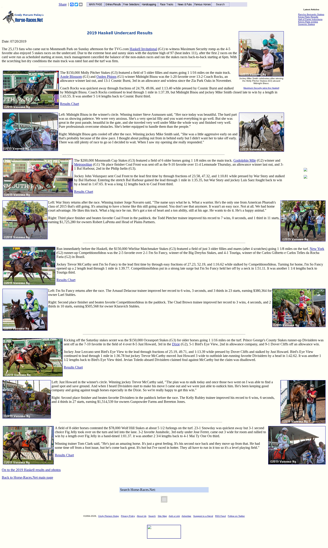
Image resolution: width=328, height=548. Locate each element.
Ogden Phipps (106, 76)
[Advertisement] (305, 97)
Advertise (186, 516)
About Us (141, 516)
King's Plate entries (308, 22)
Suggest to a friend (203, 516)
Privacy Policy (128, 516)
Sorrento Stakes (306, 24)
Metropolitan (83, 164)
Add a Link (174, 516)
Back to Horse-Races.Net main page (27, 477)
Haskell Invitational (143, 49)
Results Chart (69, 104)
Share (63, 4)
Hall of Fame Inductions (310, 19)
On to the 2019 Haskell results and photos (31, 470)
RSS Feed (220, 516)
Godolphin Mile (244, 160)
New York (317, 249)
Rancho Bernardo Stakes (311, 14)
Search (152, 516)
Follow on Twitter (236, 516)
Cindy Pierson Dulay (108, 516)
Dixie (176, 344)
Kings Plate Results (308, 17)
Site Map (162, 516)
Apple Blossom (71, 76)
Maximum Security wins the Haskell (261, 88)
